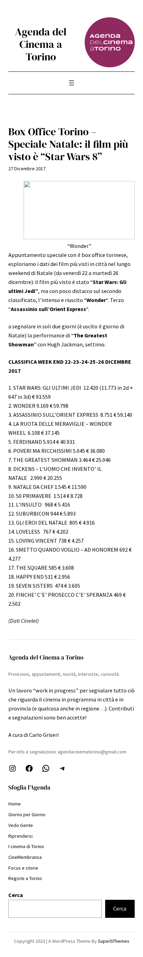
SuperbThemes (113, 941)
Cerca (15, 894)
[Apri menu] (71, 83)
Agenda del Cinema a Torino (41, 44)
